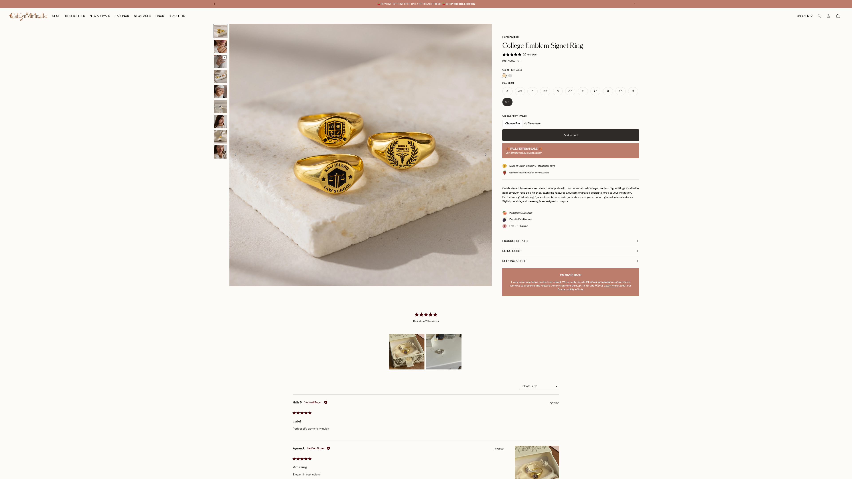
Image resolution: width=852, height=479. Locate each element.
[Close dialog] (465, 184)
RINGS (426, 257)
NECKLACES (426, 290)
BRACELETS (426, 279)
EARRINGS (426, 268)
